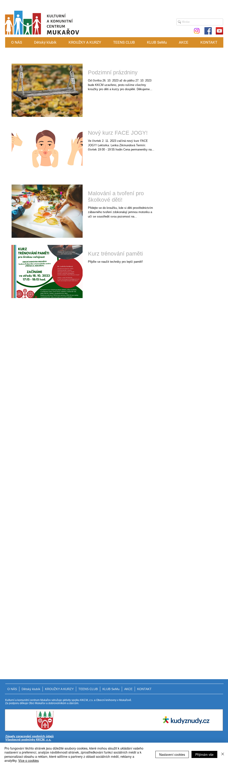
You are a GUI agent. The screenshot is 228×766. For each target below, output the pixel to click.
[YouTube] (219, 31)
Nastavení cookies (172, 754)
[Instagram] (196, 31)
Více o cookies (28, 760)
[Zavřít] (222, 754)
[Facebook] (208, 31)
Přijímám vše (204, 754)
